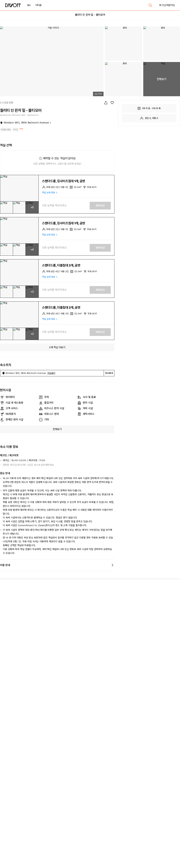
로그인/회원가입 (167, 5)
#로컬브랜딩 (6, 129)
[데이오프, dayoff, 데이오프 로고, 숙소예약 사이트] (13, 5)
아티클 (38, 5)
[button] (19, 188)
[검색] (150, 5)
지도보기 (51, 373)
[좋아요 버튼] (112, 102)
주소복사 (109, 373)
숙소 (29, 5)
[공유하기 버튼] (106, 102)
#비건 (15, 129)
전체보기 (57, 429)
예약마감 (100, 205)
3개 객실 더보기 (57, 347)
